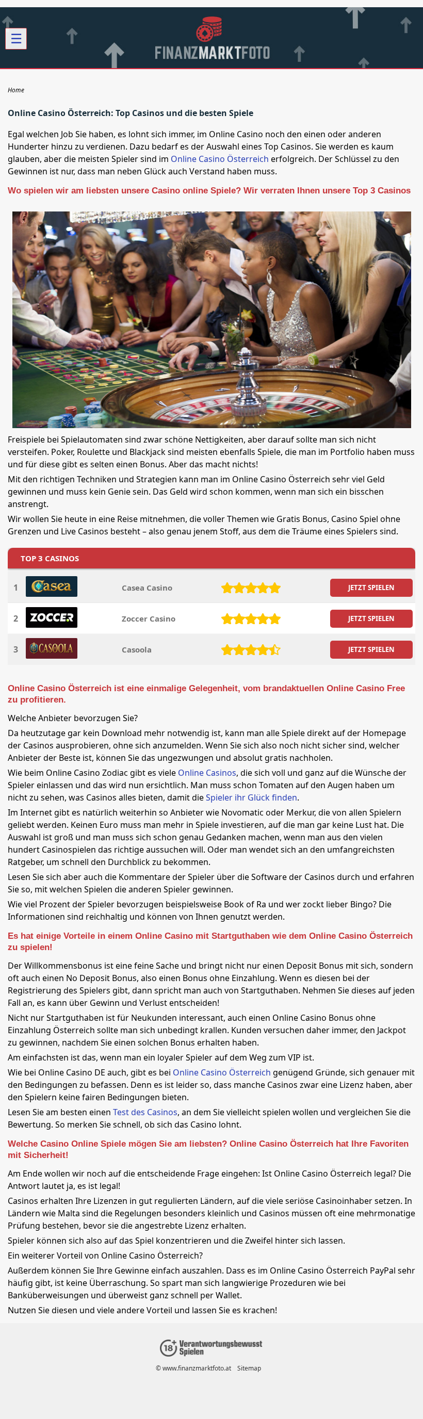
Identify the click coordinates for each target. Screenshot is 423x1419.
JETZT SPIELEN (371, 587)
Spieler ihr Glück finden (251, 797)
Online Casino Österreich (220, 159)
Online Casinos (207, 772)
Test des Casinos (145, 1112)
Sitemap (249, 1368)
